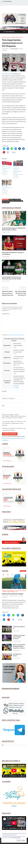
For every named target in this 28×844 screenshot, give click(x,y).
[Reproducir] (4, 776)
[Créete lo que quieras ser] (7, 626)
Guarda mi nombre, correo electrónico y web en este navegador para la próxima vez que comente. (14, 416)
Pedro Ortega (6, 201)
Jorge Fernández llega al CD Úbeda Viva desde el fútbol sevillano (13, 229)
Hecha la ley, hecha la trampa (12, 594)
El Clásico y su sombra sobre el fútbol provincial (19, 637)
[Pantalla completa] (24, 776)
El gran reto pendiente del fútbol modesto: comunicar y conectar (19, 646)
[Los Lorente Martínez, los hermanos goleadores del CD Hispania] (18, 163)
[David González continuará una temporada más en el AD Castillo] (14, 268)
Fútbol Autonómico (21, 590)
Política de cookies (17, 837)
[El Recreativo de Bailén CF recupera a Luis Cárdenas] (14, 243)
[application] (14, 770)
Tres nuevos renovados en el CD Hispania (6, 187)
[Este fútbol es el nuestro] (7, 654)
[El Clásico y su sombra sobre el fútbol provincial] (7, 635)
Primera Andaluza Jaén (17, 37)
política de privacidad (17, 335)
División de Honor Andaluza (8, 590)
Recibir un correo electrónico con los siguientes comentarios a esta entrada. (13, 423)
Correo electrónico (9, 398)
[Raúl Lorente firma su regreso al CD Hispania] (7, 163)
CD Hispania (17, 199)
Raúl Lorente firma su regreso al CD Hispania (6, 168)
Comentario (6, 313)
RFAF (16, 591)
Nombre (5, 391)
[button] (14, 19)
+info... (15, 347)
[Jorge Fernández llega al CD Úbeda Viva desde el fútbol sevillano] (14, 219)
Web (3, 405)
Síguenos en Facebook (10, 688)
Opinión (4, 591)
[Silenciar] (21, 776)
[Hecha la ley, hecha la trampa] (14, 575)
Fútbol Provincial (6, 37)
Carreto (11, 199)
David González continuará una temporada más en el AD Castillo (11, 278)
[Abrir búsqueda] (24, 32)
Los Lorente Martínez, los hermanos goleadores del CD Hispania (17, 170)
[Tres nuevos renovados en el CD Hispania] (7, 182)
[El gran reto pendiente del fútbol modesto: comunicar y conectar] (7, 644)
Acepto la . (13, 335)
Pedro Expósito (14, 48)
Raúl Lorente (5, 202)
